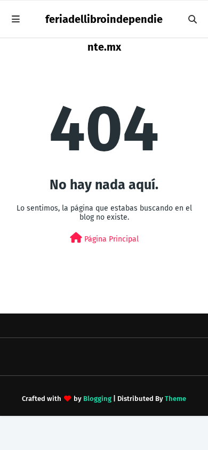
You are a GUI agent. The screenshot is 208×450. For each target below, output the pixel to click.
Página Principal (110, 239)
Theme (175, 399)
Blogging (97, 399)
